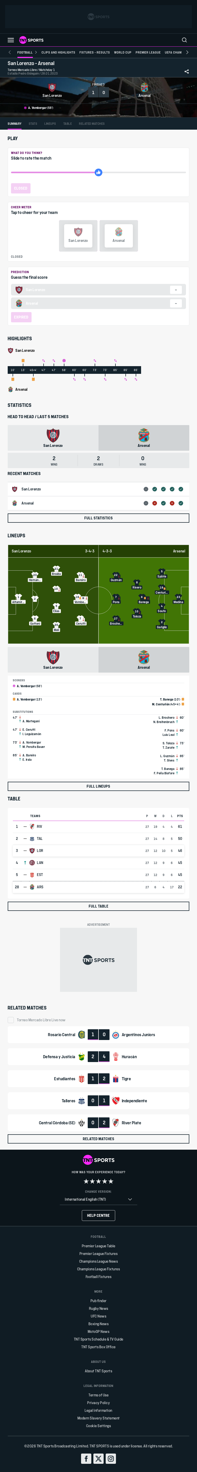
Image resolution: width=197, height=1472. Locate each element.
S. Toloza (169, 743)
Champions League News (98, 1261)
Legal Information (98, 1410)
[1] (86, 1181)
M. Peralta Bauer (34, 746)
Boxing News (98, 1324)
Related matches (98, 1139)
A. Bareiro (29, 755)
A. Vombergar (37, 107)
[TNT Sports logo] (31, 40)
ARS (40, 887)
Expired (21, 317)
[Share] (186, 71)
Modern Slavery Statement (98, 1418)
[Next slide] (187, 52)
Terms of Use (98, 1395)
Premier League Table (98, 1246)
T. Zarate (169, 747)
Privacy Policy (98, 1403)
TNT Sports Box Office (98, 1347)
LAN (40, 863)
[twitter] (98, 1459)
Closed (20, 188)
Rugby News (98, 1308)
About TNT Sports (98, 1371)
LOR (40, 851)
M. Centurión (161, 704)
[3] (98, 1181)
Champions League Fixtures (98, 1269)
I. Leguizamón (32, 734)
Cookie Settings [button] (98, 1426)
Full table (99, 906)
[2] (92, 1181)
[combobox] (98, 1199)
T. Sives (169, 760)
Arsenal (179, 551)
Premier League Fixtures (99, 1253)
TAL (40, 839)
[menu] (184, 40)
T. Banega (166, 699)
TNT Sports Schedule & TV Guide (98, 1339)
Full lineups (98, 786)
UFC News (98, 1316)
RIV (39, 827)
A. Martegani (31, 721)
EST (40, 875)
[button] (11, 40)
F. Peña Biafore (164, 773)
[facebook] (86, 1459)
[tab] (15, 124)
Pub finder (99, 1301)
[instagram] (111, 1459)
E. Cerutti (29, 729)
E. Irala (27, 759)
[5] (111, 1181)
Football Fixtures (99, 1276)
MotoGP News (99, 1331)
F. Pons (170, 730)
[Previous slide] (10, 52)
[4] (105, 1181)
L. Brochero (167, 717)
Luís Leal (169, 734)
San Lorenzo (21, 551)
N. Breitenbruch (164, 722)
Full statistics (98, 518)
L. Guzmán (167, 756)
